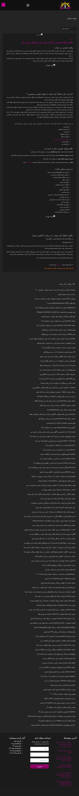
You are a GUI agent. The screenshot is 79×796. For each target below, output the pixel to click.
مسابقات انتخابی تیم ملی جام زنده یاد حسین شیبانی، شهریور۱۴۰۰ (55, 290)
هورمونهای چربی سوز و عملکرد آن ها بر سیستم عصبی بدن (57, 370)
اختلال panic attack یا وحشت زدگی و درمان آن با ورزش (58, 663)
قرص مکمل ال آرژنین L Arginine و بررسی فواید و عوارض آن (56, 720)
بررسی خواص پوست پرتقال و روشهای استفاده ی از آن (58, 565)
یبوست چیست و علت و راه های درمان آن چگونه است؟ (58, 347)
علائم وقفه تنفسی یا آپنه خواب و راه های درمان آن (47, 42)
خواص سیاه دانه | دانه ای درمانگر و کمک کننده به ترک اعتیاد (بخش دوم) (53, 538)
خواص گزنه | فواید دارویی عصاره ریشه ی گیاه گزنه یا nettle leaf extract (54, 521)
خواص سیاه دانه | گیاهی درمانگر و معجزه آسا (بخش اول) (58, 583)
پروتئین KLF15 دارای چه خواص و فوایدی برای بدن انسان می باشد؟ (55, 299)
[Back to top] (40, 793)
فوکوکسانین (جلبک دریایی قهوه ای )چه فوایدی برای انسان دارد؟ (56, 654)
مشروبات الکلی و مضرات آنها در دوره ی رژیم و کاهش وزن (57, 374)
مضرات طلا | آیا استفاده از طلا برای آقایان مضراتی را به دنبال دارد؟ (55, 596)
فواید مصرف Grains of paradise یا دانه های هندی (60, 423)
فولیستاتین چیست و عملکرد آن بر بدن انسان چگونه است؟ (57, 361)
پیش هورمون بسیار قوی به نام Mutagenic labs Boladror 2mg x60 (56, 312)
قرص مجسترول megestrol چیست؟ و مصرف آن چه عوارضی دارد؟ (55, 636)
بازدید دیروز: (18, 746)
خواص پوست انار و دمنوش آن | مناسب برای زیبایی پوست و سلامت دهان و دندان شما (49, 547)
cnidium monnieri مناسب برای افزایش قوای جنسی (59, 672)
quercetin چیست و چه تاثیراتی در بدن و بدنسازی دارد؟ (59, 450)
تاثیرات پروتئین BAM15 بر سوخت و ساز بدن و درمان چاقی (57, 405)
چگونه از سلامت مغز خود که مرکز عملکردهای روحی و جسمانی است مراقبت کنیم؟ (49, 592)
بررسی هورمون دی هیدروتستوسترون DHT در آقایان (59, 698)
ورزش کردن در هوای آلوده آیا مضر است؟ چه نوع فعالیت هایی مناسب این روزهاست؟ (49, 543)
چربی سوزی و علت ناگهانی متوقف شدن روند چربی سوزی (57, 356)
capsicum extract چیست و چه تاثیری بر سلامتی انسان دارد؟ (57, 458)
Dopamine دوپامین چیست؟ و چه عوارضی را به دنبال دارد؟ (57, 676)
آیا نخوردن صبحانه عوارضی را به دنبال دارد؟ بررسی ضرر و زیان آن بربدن (53, 561)
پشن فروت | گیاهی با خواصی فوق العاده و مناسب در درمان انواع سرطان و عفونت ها (49, 552)
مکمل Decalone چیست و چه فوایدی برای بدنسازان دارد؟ (58, 321)
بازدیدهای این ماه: (16, 750)
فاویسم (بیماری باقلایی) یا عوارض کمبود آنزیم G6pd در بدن (57, 640)
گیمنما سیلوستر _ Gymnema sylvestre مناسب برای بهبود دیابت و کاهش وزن (52, 623)
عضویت (39, 766)
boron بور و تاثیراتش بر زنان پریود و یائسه (62, 685)
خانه (72, 28)
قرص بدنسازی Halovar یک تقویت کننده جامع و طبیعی (59, 689)
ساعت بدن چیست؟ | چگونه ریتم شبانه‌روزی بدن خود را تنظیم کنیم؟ (55, 556)
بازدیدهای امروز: (17, 743)
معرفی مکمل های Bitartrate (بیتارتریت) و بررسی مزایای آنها (57, 418)
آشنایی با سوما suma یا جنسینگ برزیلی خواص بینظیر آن (58, 489)
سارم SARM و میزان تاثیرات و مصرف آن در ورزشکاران (58, 334)
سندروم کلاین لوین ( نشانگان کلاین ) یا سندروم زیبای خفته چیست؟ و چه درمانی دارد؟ (49, 516)
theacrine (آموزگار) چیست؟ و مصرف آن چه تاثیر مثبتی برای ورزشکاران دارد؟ (51, 467)
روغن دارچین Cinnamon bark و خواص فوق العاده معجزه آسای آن (55, 605)
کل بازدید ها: (18, 753)
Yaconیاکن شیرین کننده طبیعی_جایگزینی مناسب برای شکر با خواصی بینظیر (52, 414)
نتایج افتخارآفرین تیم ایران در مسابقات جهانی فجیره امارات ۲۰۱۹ (55, 574)
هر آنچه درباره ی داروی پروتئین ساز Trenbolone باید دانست (57, 703)
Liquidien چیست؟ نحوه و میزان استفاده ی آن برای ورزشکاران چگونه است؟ (52, 338)
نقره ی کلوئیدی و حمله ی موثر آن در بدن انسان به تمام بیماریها (56, 343)
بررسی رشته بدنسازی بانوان (66, 294)
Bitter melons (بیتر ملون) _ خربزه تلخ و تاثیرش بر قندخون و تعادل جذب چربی (52, 609)
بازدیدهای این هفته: (16, 748)
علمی (71, 39)
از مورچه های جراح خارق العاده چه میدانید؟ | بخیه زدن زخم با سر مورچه (53, 512)
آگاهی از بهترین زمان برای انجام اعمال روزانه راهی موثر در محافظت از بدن (52, 534)
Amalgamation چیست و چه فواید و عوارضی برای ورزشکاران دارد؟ (55, 307)
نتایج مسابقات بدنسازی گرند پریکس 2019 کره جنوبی (59, 632)
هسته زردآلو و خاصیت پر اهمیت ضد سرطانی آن (60, 707)
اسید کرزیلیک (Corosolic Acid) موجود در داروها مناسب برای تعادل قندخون (52, 618)
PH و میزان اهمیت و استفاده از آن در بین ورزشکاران (59, 352)
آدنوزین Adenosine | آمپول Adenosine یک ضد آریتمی (59, 578)
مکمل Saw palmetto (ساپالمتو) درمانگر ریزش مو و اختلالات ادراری (55, 649)
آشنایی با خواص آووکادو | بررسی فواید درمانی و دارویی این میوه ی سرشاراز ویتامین (49, 529)
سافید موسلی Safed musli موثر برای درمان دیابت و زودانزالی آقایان (54, 401)
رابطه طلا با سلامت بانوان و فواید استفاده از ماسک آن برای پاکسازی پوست (52, 601)
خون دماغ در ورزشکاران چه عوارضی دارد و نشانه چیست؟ (57, 383)
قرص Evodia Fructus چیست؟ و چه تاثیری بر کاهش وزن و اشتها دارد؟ (54, 463)
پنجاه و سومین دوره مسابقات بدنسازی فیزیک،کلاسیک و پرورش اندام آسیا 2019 (51, 716)
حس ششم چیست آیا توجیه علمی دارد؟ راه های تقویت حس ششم (55, 507)
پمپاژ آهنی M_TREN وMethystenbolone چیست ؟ (61, 303)
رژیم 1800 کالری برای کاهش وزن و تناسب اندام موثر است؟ (57, 378)
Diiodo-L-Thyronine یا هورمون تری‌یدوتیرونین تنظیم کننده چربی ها (55, 441)
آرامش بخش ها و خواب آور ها (61, 139)
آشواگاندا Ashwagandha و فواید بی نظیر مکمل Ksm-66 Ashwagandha (54, 627)
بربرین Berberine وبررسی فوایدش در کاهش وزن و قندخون (57, 472)
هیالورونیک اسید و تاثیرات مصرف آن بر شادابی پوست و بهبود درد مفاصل (53, 476)
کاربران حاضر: (17, 741)
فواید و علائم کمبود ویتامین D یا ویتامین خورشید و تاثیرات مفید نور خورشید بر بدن (50, 485)
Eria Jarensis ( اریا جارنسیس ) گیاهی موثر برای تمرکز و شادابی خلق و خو (53, 432)
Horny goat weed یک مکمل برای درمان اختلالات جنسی (59, 658)
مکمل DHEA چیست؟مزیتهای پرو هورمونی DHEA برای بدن (57, 667)
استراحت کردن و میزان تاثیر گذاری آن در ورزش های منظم (57, 365)
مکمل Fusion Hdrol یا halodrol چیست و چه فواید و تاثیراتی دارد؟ (55, 325)
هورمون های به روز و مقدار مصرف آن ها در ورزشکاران (58, 330)
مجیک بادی (59, 265)
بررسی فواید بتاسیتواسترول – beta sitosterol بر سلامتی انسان (56, 481)
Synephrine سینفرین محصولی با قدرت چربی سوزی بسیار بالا (57, 712)
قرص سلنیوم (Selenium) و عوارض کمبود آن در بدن (60, 680)
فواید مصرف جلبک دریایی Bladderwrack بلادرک (61, 410)
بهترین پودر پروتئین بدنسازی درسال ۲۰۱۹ (62, 694)
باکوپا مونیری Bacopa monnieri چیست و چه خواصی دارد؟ (58, 427)
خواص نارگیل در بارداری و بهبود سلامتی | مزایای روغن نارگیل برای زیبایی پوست (51, 494)
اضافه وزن (29, 162)
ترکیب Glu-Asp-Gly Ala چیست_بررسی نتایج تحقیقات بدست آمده (55, 645)
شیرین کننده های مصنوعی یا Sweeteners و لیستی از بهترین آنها (56, 614)
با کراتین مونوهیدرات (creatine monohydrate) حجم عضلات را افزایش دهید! (53, 725)
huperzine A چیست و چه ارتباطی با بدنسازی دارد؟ (60, 445)
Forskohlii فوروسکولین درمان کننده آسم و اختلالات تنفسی (57, 454)
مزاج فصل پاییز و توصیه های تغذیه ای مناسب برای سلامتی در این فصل (53, 587)
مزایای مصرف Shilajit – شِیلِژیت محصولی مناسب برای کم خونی (55, 392)
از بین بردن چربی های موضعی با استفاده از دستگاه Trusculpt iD (56, 396)
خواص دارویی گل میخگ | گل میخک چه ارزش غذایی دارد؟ (57, 498)
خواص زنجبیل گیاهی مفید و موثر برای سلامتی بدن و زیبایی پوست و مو (54, 525)
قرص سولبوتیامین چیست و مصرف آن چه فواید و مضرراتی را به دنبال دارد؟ (52, 436)
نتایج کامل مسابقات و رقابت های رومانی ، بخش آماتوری (58, 316)
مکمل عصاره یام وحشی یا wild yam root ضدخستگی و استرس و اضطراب (53, 503)
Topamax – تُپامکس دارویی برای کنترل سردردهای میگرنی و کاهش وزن (53, 387)
